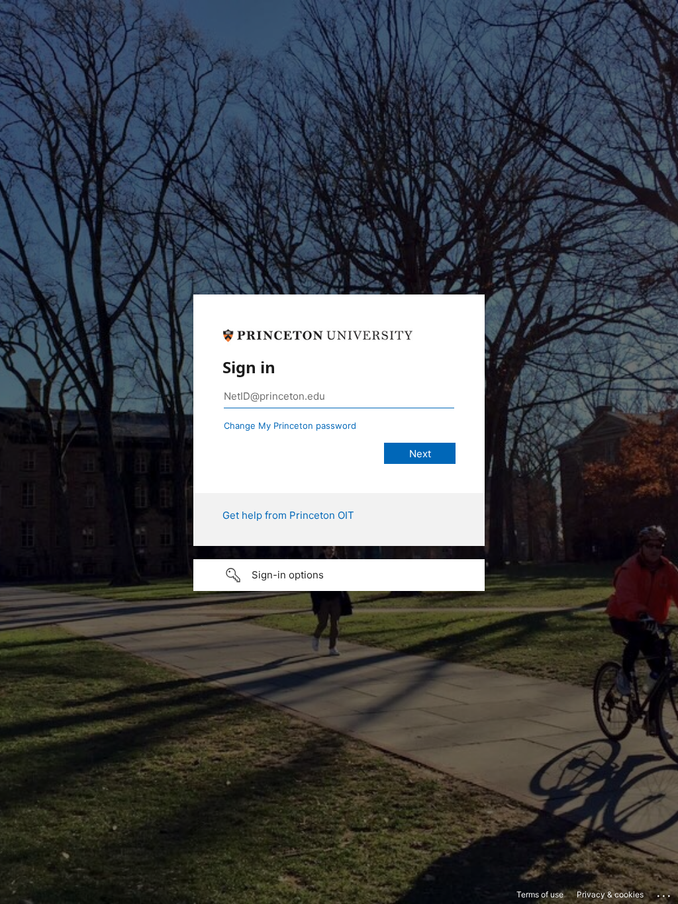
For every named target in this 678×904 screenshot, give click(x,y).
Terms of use (539, 894)
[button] (339, 575)
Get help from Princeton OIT (288, 515)
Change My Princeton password (290, 425)
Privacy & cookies (610, 894)
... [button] (665, 892)
